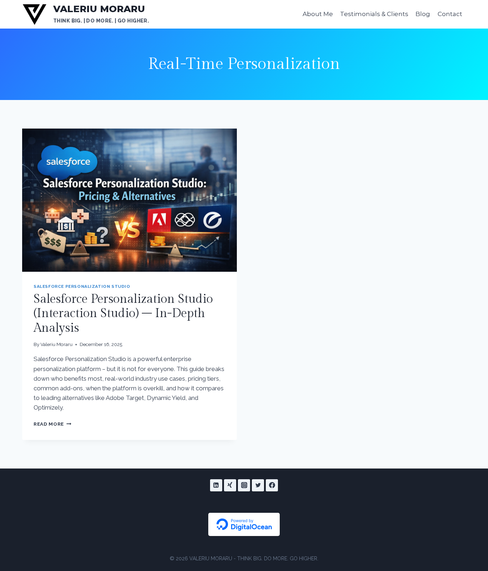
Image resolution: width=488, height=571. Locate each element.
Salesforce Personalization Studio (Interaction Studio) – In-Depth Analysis (123, 314)
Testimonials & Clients (374, 13)
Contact (450, 13)
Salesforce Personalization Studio (82, 286)
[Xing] (230, 485)
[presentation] (129, 200)
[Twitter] (258, 485)
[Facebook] (272, 485)
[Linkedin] (216, 485)
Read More (52, 424)
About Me (318, 13)
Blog (422, 13)
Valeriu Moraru (56, 344)
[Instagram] (244, 485)
